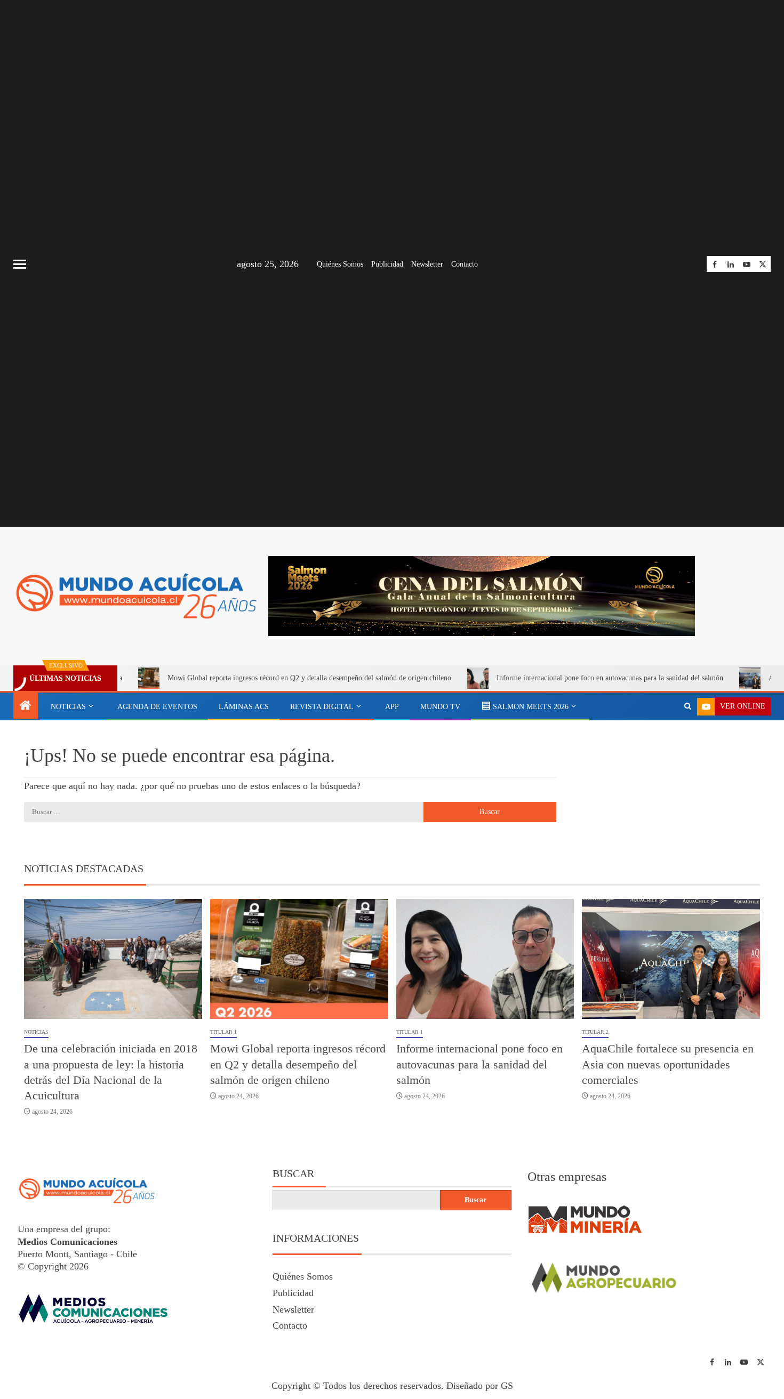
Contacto (464, 264)
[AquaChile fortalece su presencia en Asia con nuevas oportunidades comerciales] (671, 959)
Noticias (68, 707)
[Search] (687, 706)
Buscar (293, 1173)
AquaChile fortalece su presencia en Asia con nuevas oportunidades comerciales (668, 1064)
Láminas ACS (244, 707)
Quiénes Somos (340, 264)
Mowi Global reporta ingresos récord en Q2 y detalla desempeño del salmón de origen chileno (256, 678)
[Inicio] (25, 706)
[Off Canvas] (19, 264)
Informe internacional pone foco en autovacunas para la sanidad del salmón (557, 678)
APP (392, 707)
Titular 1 (223, 1032)
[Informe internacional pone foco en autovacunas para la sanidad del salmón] (485, 959)
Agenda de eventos (157, 707)
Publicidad (387, 264)
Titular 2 (595, 1032)
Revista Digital (322, 707)
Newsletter (427, 264)
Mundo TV (440, 707)
